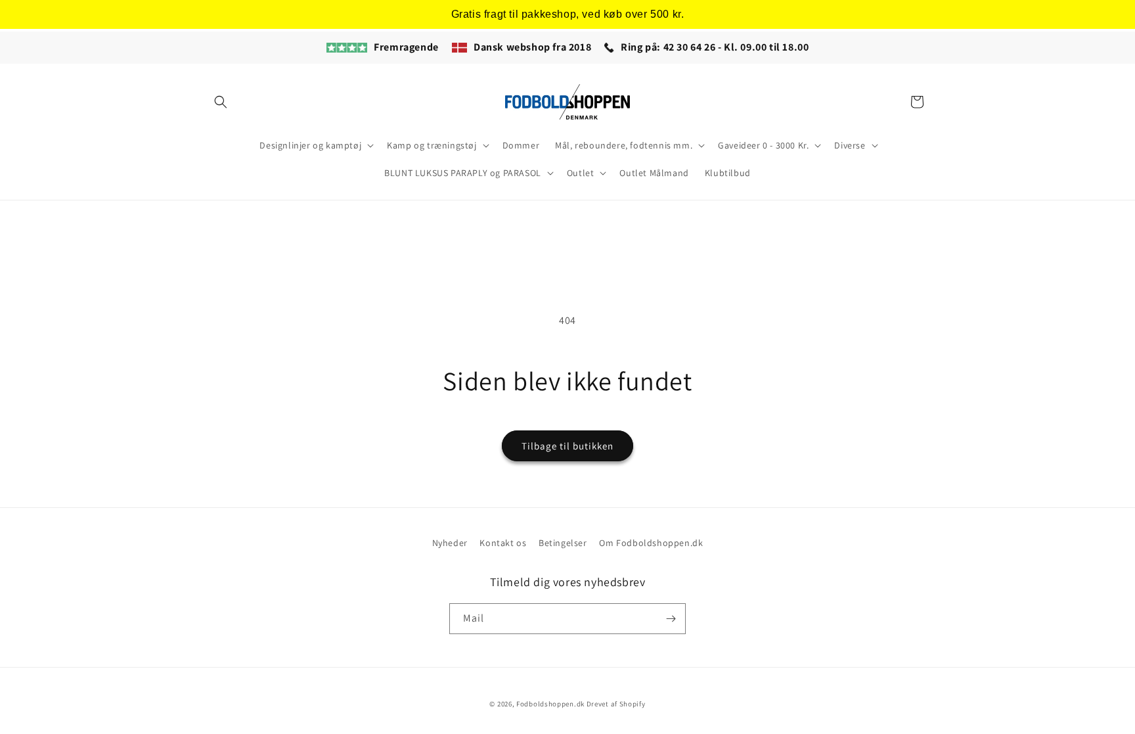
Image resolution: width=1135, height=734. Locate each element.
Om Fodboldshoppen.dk (651, 543)
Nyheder (450, 543)
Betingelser (563, 543)
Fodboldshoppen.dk (550, 703)
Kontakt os (502, 543)
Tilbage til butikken (567, 446)
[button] (220, 101)
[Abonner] (670, 618)
